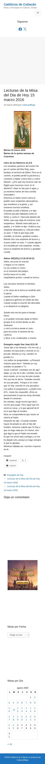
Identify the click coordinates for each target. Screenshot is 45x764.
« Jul (10, 744)
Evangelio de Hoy (15, 475)
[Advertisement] (22, 60)
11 (14, 710)
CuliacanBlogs (22, 760)
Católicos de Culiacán (20, 4)
